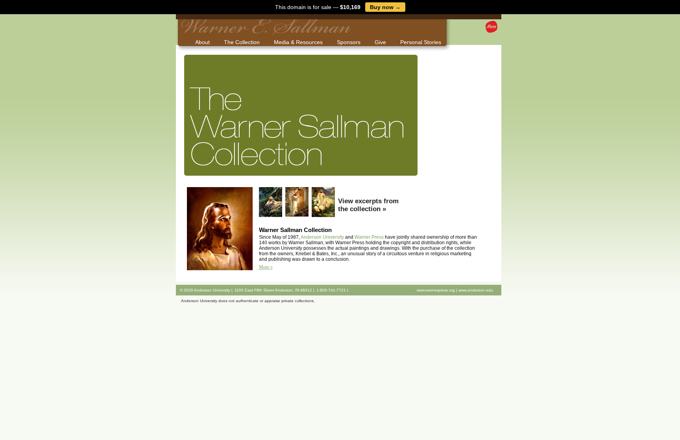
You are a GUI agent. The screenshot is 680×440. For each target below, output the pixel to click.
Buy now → (385, 7)
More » (266, 267)
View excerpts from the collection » (368, 205)
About (202, 42)
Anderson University (322, 237)
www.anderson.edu (475, 290)
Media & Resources (298, 42)
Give (380, 42)
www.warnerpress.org (436, 290)
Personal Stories (420, 42)
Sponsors (348, 42)
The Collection (242, 42)
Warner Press (369, 237)
